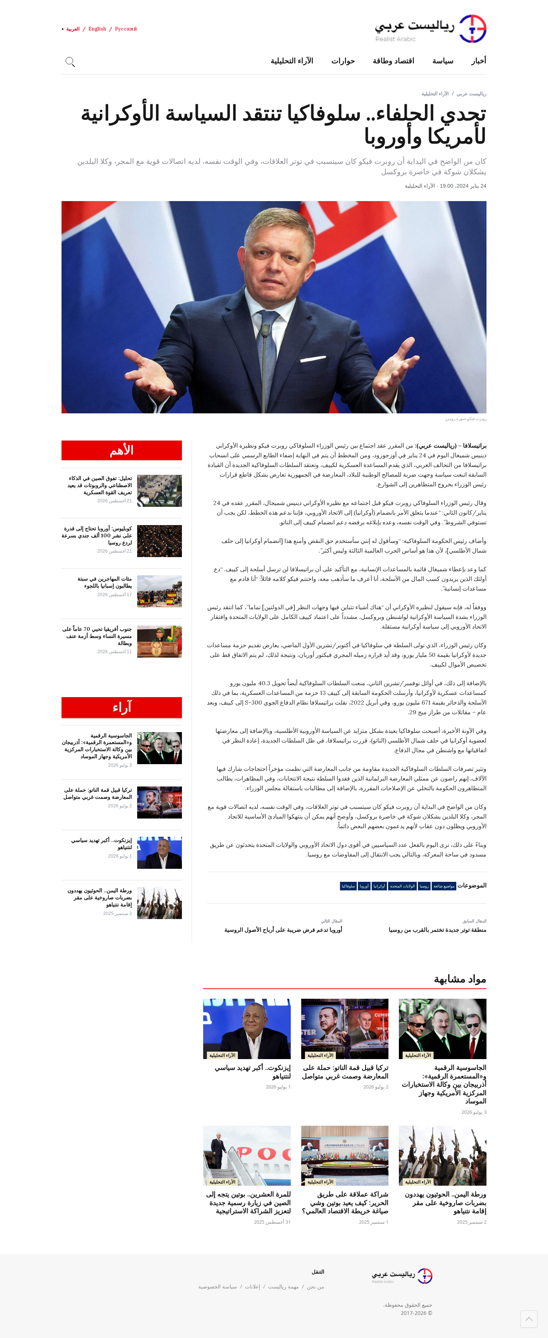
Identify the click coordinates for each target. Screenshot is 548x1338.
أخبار (479, 60)
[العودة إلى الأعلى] (529, 1319)
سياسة (443, 60)
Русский (126, 29)
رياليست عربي (471, 93)
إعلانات (252, 1286)
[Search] (69, 61)
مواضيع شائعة (444, 886)
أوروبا (364, 886)
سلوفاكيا (348, 886)
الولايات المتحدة (402, 886)
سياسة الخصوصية (217, 1286)
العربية (73, 29)
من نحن (315, 1286)
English (97, 29)
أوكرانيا (379, 886)
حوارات (343, 60)
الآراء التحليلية (292, 60)
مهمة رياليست (283, 1286)
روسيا (424, 886)
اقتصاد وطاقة (394, 60)
